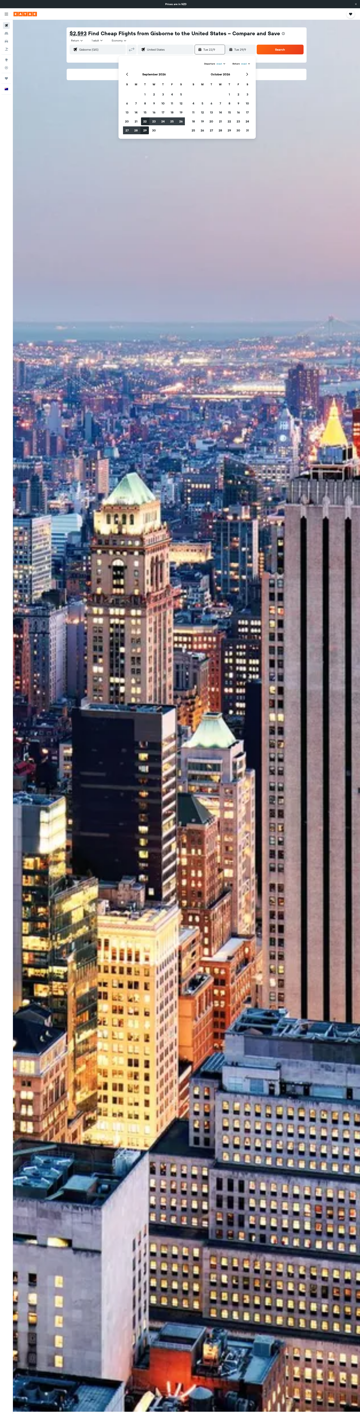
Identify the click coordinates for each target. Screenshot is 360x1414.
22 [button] (145, 121)
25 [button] (172, 121)
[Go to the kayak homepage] (25, 14)
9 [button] (154, 103)
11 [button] (172, 103)
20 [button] (127, 121)
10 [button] (163, 103)
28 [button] (136, 130)
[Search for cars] (6, 41)
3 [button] (163, 94)
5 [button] (181, 94)
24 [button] (163, 121)
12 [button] (181, 103)
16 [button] (154, 112)
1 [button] (145, 94)
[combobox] (77, 40)
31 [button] (247, 130)
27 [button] (127, 130)
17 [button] (163, 112)
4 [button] (172, 94)
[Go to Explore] (6, 60)
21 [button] (136, 121)
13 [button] (127, 112)
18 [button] (172, 112)
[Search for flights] (6, 25)
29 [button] (145, 130)
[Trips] (6, 78)
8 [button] (145, 103)
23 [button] (154, 121)
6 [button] (127, 103)
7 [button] (136, 103)
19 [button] (181, 112)
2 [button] (154, 94)
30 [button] (154, 130)
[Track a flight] (6, 67)
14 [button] (136, 112)
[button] (356, 4)
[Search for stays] (6, 33)
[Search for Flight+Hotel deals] (6, 49)
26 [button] (181, 121)
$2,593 (78, 33)
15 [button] (145, 112)
